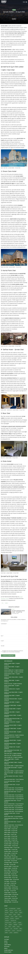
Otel (2, 603)
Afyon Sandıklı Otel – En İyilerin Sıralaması (13, 757)
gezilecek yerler (8, 922)
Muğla (18, 926)
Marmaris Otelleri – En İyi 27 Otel (11, 842)
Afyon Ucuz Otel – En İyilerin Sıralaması (12, 755)
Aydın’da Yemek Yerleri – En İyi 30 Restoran (13, 825)
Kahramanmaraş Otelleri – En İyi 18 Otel (12, 858)
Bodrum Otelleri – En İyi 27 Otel (11, 845)
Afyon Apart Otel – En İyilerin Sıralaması (13, 753)
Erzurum (12, 918)
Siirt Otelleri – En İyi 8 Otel (9, 885)
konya (9, 926)
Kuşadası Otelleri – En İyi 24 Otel (11, 843)
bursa (14, 914)
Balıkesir (6, 912)
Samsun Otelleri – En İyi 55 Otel (11, 887)
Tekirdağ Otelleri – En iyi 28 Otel (11, 902)
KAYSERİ (20, 924)
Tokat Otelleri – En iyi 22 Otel (10, 900)
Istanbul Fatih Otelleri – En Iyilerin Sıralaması (13, 671)
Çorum (10, 932)
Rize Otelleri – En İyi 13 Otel (10, 890)
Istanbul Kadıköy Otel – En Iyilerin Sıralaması (13, 670)
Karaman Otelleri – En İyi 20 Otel (11, 866)
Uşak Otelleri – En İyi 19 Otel (10, 883)
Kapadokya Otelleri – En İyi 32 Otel (11, 847)
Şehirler (5, 941)
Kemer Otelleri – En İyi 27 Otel (10, 838)
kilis (6, 926)
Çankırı (6, 932)
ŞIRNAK (14, 9)
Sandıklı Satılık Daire (8, 950)
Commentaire (4, 623)
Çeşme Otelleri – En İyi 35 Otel (10, 836)
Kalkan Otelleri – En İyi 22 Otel (10, 832)
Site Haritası (6, 946)
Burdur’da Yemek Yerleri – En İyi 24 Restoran (14, 803)
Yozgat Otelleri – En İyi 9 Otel (10, 892)
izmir (6, 924)
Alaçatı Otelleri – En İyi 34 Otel (10, 830)
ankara (6, 910)
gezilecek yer (13, 920)
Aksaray (18, 908)
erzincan (6, 918)
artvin (15, 910)
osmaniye (7, 928)
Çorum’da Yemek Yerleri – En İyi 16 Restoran (13, 796)
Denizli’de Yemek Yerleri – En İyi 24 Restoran (13, 795)
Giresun (14, 922)
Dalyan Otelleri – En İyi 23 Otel (10, 828)
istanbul (19, 922)
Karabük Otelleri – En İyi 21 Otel (11, 851)
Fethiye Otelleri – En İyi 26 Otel (10, 849)
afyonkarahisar (12, 908)
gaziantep (7, 920)
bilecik (16, 912)
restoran (16, 928)
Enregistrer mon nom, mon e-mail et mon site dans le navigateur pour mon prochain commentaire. (12, 651)
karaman (15, 924)
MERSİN (14, 926)
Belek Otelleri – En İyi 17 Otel (10, 834)
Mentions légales (7, 952)
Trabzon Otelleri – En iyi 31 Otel (11, 898)
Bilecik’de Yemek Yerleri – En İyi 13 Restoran (13, 809)
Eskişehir (17, 918)
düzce (12, 916)
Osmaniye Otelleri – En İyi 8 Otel (11, 862)
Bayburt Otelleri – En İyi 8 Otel (10, 868)
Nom (2, 635)
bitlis (6, 914)
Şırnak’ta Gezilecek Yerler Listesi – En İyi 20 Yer (18, 611)
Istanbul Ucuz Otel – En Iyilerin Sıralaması (13, 683)
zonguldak (19, 930)
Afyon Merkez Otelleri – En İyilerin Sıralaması (14, 765)
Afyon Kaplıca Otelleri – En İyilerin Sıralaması (14, 770)
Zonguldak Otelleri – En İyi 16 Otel (11, 879)
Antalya (11, 910)
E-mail (2, 640)
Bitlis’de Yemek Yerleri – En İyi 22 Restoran (13, 805)
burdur (10, 914)
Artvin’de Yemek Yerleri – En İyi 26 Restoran (13, 811)
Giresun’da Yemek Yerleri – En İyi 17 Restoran (14, 779)
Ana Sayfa (6, 939)
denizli (19, 914)
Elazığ (20, 916)
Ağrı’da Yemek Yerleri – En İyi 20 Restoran (13, 816)
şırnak (6, 603)
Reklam (5, 948)
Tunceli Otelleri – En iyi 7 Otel (10, 896)
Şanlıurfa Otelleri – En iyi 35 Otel (11, 894)
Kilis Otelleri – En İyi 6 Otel (9, 864)
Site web (2, 645)
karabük (10, 924)
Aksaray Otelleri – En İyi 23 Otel (11, 872)
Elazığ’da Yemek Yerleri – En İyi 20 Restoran (13, 787)
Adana (6, 908)
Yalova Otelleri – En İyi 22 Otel (10, 853)
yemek (20, 928)
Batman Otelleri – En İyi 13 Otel (10, 875)
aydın (20, 910)
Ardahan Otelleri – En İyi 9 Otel (10, 857)
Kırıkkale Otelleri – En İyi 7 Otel (10, 877)
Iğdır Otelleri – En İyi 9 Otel (10, 855)
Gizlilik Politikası (7, 944)
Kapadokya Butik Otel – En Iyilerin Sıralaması (14, 735)
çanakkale (16, 932)
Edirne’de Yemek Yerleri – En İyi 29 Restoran (13, 789)
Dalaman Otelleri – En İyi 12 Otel (11, 826)
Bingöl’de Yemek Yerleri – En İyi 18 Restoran (13, 807)
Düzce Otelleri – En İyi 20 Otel (10, 860)
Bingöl (20, 912)
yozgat (13, 930)
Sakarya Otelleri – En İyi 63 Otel (11, 888)
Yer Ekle (6, 943)
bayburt (11, 912)
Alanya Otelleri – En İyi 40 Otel (10, 840)
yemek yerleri (7, 930)
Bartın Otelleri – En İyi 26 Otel (10, 870)
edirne (16, 916)
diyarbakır (7, 916)
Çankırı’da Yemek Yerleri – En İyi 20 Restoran (14, 798)
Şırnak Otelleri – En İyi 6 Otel (10, 873)
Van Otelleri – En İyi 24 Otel (10, 881)
